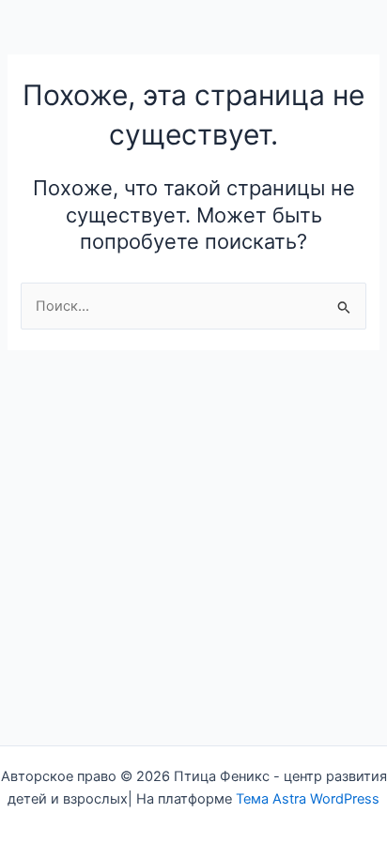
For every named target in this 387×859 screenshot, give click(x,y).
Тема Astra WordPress (307, 798)
